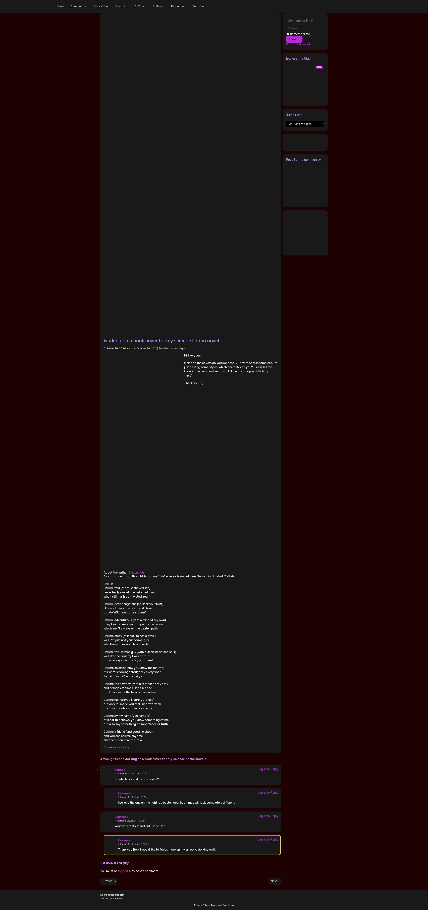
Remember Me (300, 34)
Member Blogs (123, 747)
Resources (177, 6)
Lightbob (121, 817)
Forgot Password (298, 44)
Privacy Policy (201, 905)
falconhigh (179, 348)
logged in (124, 871)
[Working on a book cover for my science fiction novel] (190, 173)
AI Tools (139, 6)
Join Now (198, 6)
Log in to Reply (267, 769)
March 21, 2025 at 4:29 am (132, 773)
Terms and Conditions (222, 905)
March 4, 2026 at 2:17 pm (134, 797)
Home (60, 6)
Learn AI (121, 6)
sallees (120, 770)
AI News (158, 6)
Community (78, 6)
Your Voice (101, 6)
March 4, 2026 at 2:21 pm (134, 844)
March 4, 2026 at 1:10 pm (131, 820)
